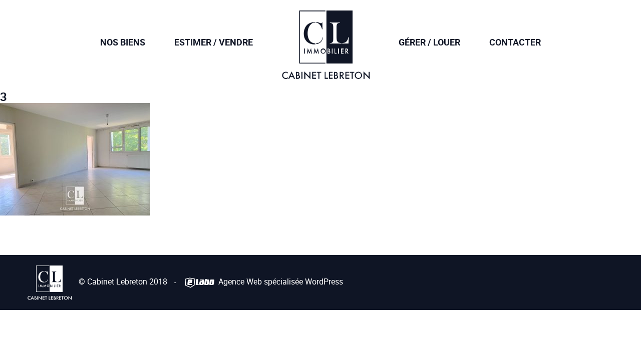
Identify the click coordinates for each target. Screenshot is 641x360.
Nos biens (122, 42)
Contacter (515, 42)
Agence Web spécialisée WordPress (279, 281)
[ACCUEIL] (326, 72)
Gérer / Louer (429, 42)
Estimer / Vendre (213, 42)
